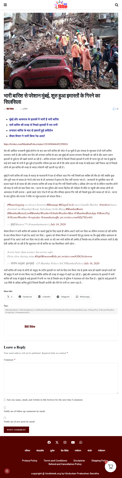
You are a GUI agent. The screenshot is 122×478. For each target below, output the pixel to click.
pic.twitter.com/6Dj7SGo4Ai (76, 217)
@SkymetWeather (17, 217)
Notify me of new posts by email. (19, 421)
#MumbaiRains (74, 209)
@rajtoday (34, 217)
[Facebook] (49, 442)
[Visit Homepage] (61, 5)
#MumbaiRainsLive (18, 213)
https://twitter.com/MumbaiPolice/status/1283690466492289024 (36, 144)
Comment (10, 359)
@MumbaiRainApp (85, 213)
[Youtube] (73, 442)
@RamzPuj (103, 213)
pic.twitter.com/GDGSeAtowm (75, 256)
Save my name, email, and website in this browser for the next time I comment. (45, 399)
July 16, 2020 (58, 224)
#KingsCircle (66, 204)
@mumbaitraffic (50, 217)
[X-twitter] (57, 442)
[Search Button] (116, 5)
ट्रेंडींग (25, 108)
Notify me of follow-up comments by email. (24, 411)
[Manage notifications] (7, 471)
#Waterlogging (15, 204)
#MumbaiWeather (40, 213)
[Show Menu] (5, 5)
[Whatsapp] (81, 442)
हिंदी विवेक (10, 108)
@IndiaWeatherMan (61, 213)
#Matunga (52, 204)
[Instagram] (65, 442)
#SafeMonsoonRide (46, 256)
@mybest (104, 204)
